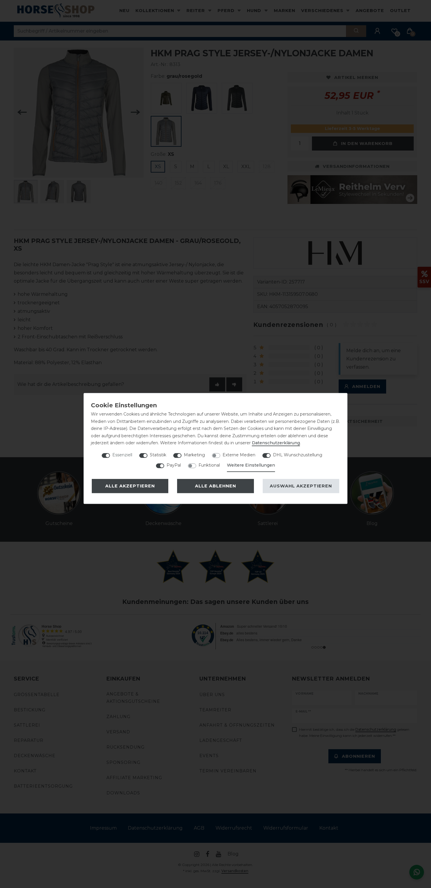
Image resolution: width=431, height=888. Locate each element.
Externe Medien (239, 454)
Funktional (209, 465)
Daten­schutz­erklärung (276, 442)
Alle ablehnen (215, 486)
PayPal (174, 465)
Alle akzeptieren (130, 486)
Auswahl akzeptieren (301, 486)
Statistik (158, 454)
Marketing (194, 454)
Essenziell (122, 454)
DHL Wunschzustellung (297, 454)
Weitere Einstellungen (251, 465)
